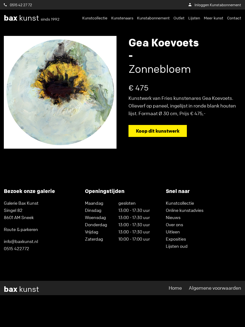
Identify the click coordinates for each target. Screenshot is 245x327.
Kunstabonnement (153, 18)
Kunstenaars (122, 18)
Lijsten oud (177, 246)
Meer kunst (213, 18)
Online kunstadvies (184, 210)
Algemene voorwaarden (215, 288)
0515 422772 (16, 248)
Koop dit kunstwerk (157, 131)
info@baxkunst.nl (21, 241)
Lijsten (194, 18)
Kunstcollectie (94, 18)
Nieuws (173, 217)
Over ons (174, 224)
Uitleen (173, 231)
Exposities (176, 239)
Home (175, 288)
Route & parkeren (21, 229)
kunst (32, 18)
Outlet (178, 18)
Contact (234, 18)
